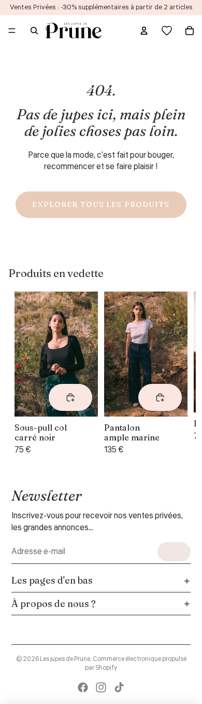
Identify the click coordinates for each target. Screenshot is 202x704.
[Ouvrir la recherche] (34, 30)
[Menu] (12, 31)
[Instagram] (101, 687)
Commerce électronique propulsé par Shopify (135, 663)
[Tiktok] (119, 687)
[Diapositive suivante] (175, 374)
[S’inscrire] (174, 551)
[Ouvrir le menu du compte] (144, 30)
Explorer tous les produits (100, 204)
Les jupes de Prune (65, 659)
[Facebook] (83, 687)
